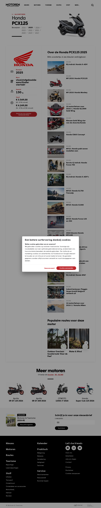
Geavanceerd (49, 268)
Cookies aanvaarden (66, 268)
